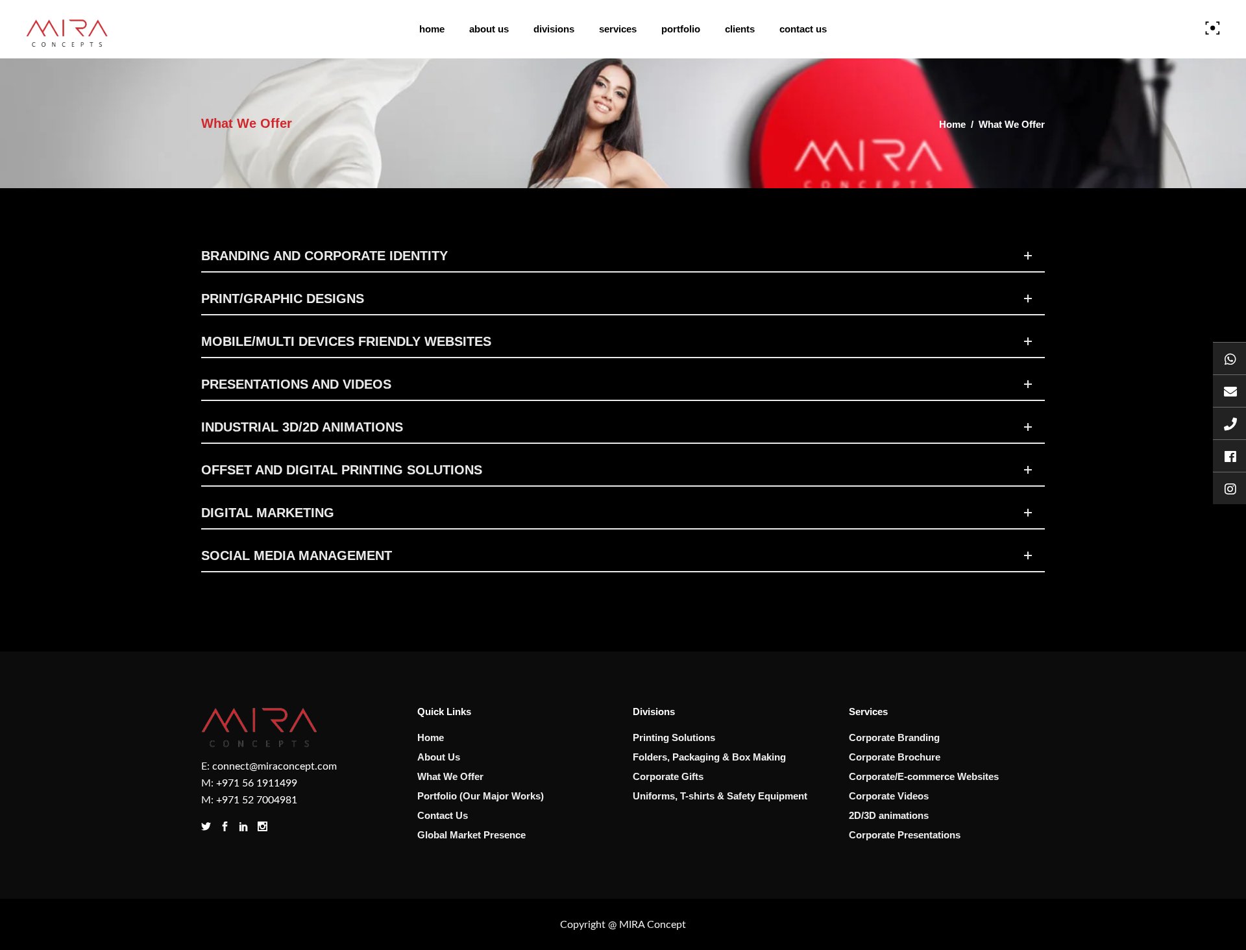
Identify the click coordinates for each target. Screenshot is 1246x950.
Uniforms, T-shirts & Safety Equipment (720, 795)
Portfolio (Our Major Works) (480, 795)
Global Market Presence (471, 834)
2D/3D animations (889, 815)
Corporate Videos (889, 795)
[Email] (1229, 390)
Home (952, 124)
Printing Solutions (674, 737)
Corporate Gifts (668, 776)
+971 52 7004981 (256, 800)
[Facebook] (1229, 455)
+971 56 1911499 (256, 783)
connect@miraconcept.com (274, 766)
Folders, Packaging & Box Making (709, 756)
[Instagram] (1229, 488)
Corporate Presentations (904, 834)
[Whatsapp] (1229, 358)
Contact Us (442, 815)
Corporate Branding (894, 737)
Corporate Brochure (894, 756)
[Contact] (1229, 423)
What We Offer (450, 776)
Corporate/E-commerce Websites (924, 776)
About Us (438, 756)
